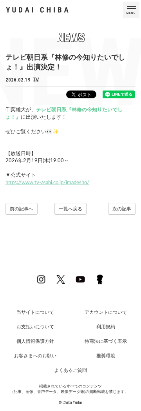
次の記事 (121, 208)
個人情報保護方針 (35, 341)
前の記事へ (21, 208)
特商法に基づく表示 (106, 341)
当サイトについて (35, 312)
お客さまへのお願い (35, 355)
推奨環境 (105, 355)
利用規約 (105, 326)
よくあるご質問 (70, 370)
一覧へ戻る (70, 208)
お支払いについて (35, 326)
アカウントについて (106, 312)
